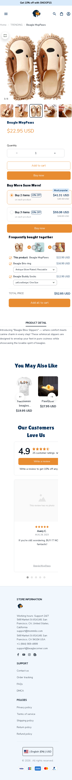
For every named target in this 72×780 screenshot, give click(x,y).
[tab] (28, 577)
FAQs (20, 684)
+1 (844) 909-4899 (27, 643)
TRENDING (16, 25)
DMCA (20, 690)
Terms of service (26, 714)
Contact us (23, 670)
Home (3, 25)
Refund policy (24, 734)
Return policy (24, 727)
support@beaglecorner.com (32, 648)
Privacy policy (24, 707)
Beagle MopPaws (42, 565)
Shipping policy (25, 720)
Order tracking (25, 677)
